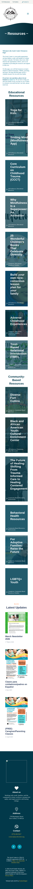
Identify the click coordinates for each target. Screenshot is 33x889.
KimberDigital (23, 881)
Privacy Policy (9, 875)
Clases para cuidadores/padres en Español (16, 684)
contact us (12, 79)
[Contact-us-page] (16, 831)
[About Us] (16, 794)
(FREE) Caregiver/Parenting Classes (15, 731)
